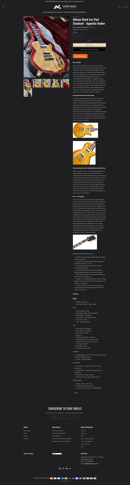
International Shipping (86, 441)
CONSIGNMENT (56, 436)
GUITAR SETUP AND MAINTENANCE (61, 438)
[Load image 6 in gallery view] (28, 92)
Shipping (75, 29)
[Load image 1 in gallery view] (28, 83)
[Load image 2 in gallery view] (37, 83)
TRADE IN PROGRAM (57, 430)
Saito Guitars (27, 430)
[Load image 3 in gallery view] (46, 83)
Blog (82, 446)
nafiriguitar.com (66, 481)
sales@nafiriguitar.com (91, 463)
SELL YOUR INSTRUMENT (59, 433)
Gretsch (26, 436)
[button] (3, 7)
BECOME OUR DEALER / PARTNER (61, 441)
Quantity (75, 32)
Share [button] (76, 392)
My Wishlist (84, 433)
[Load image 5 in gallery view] (65, 83)
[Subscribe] (76, 417)
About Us (83, 430)
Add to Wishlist (79, 56)
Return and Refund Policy (87, 438)
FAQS (82, 436)
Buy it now (89, 45)
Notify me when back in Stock (89, 49)
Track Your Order (85, 444)
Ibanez (25, 433)
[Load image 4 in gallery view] (55, 83)
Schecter (26, 438)
